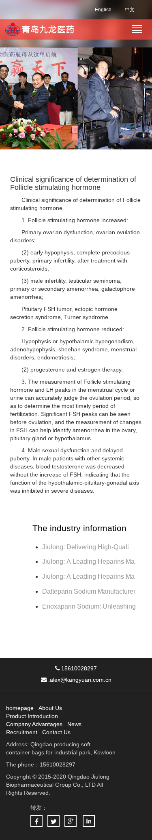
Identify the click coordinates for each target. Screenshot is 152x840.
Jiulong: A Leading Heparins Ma (88, 561)
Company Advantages (34, 724)
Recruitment (21, 732)
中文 (130, 10)
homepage (20, 708)
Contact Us (56, 732)
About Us (50, 708)
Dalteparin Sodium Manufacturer (88, 591)
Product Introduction (32, 716)
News (74, 724)
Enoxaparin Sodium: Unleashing (89, 606)
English (103, 10)
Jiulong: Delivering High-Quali (85, 547)
